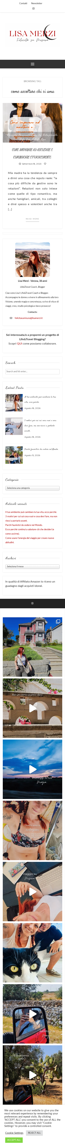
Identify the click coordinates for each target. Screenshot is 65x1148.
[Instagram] (33, 8)
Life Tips (40, 139)
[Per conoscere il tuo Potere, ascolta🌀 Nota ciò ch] (32, 1014)
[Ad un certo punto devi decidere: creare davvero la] (32, 708)
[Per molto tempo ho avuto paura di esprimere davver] (32, 769)
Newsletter (36, 3)
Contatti (23, 3)
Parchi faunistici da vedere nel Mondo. (41, 449)
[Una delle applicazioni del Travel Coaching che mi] (32, 647)
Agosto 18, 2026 (32, 408)
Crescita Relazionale (44, 134)
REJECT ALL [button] (34, 1133)
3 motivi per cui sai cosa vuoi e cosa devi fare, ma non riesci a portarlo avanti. (40, 425)
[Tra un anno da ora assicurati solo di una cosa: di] (32, 952)
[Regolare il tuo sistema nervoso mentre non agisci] (32, 1075)
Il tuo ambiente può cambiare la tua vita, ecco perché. (31, 512)
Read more (32, 219)
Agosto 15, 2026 (32, 455)
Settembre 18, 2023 (31, 163)
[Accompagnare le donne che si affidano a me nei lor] (32, 830)
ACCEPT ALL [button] (14, 1140)
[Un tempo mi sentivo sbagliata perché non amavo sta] (32, 891)
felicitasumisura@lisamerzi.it (29, 318)
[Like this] (45, 163)
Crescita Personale (18, 134)
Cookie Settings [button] (14, 1133)
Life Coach (26, 139)
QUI (20, 343)
